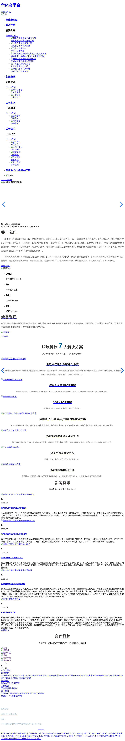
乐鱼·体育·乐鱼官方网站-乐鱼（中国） (34, 736)
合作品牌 (15, 165)
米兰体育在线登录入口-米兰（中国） (67, 736)
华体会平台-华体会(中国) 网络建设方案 (27, 56)
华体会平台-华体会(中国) (18, 170)
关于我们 (10, 128)
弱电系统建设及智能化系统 (22, 41)
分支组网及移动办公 (19, 66)
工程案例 (10, 102)
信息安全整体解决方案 (20, 46)
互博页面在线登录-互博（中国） (15, 733)
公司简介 (15, 144)
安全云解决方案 (17, 51)
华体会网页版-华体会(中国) (41, 733)
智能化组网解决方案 (19, 71)
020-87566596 (6, 180)
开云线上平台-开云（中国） (96, 733)
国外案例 (15, 123)
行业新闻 (15, 97)
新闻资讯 (10, 76)
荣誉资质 (15, 155)
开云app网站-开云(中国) (94, 736)
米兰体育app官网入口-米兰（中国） (68, 733)
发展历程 (15, 160)
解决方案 (10, 25)
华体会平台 (11, 5)
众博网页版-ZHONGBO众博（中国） (25, 739)
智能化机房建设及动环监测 (22, 61)
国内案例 (15, 118)
